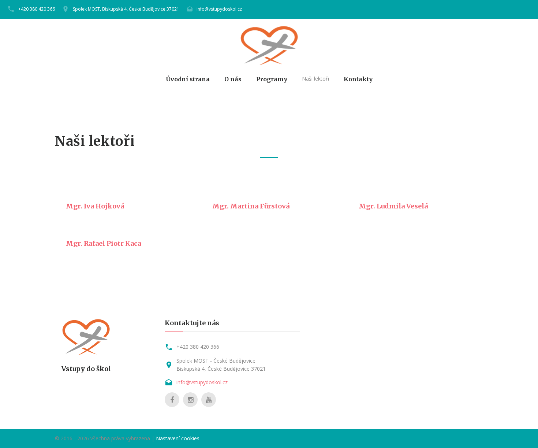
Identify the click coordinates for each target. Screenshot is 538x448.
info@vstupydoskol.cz (219, 9)
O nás (233, 79)
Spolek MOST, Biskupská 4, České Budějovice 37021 (126, 9)
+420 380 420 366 (36, 9)
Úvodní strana (188, 79)
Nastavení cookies (177, 438)
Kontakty (358, 79)
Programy (271, 79)
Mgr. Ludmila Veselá (393, 206)
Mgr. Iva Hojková (95, 206)
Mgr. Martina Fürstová (250, 206)
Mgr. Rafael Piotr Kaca (103, 243)
